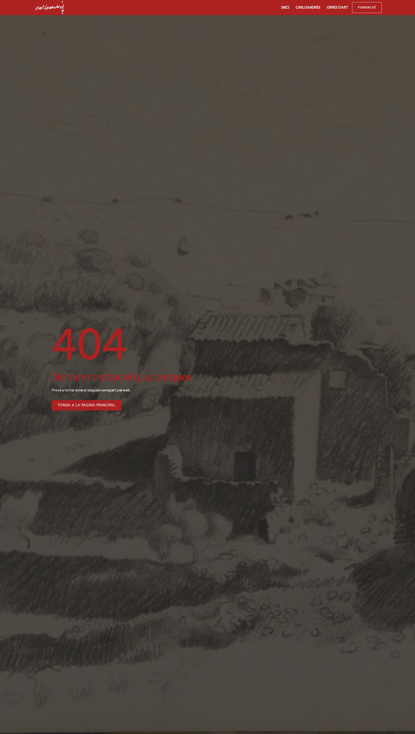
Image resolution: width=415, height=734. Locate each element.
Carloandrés (308, 8)
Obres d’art (337, 8)
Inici (285, 8)
